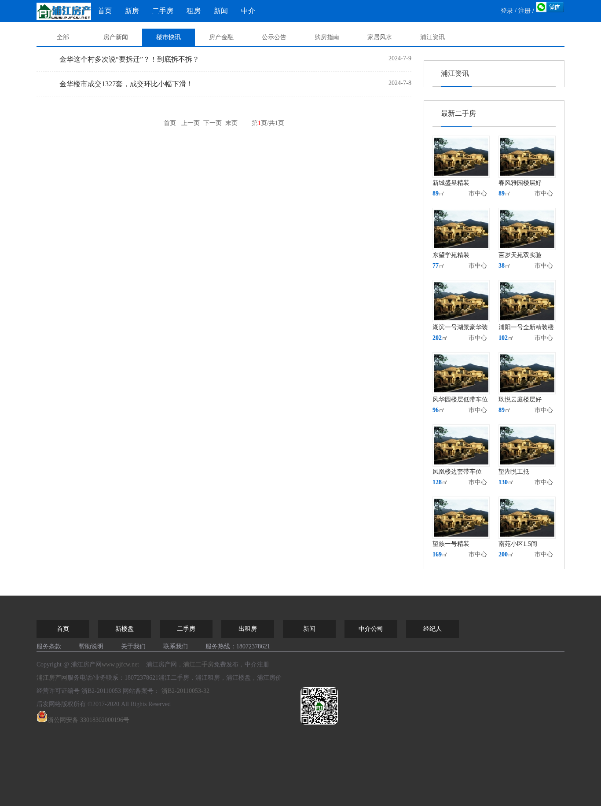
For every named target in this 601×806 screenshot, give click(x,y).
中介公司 (371, 629)
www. (120, 664)
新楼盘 (124, 629)
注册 (524, 10)
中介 (248, 11)
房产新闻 (115, 37)
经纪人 (432, 629)
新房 (132, 11)
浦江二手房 (198, 664)
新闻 (221, 11)
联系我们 (175, 646)
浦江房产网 (52, 677)
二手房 (162, 11)
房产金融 (221, 37)
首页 (105, 11)
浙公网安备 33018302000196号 (88, 720)
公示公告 (274, 37)
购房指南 (327, 37)
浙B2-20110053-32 (185, 691)
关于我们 (133, 646)
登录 (507, 10)
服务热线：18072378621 (237, 646)
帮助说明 (91, 646)
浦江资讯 (432, 37)
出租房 (247, 629)
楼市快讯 (168, 37)
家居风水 (379, 37)
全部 (63, 37)
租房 (194, 11)
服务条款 (49, 646)
